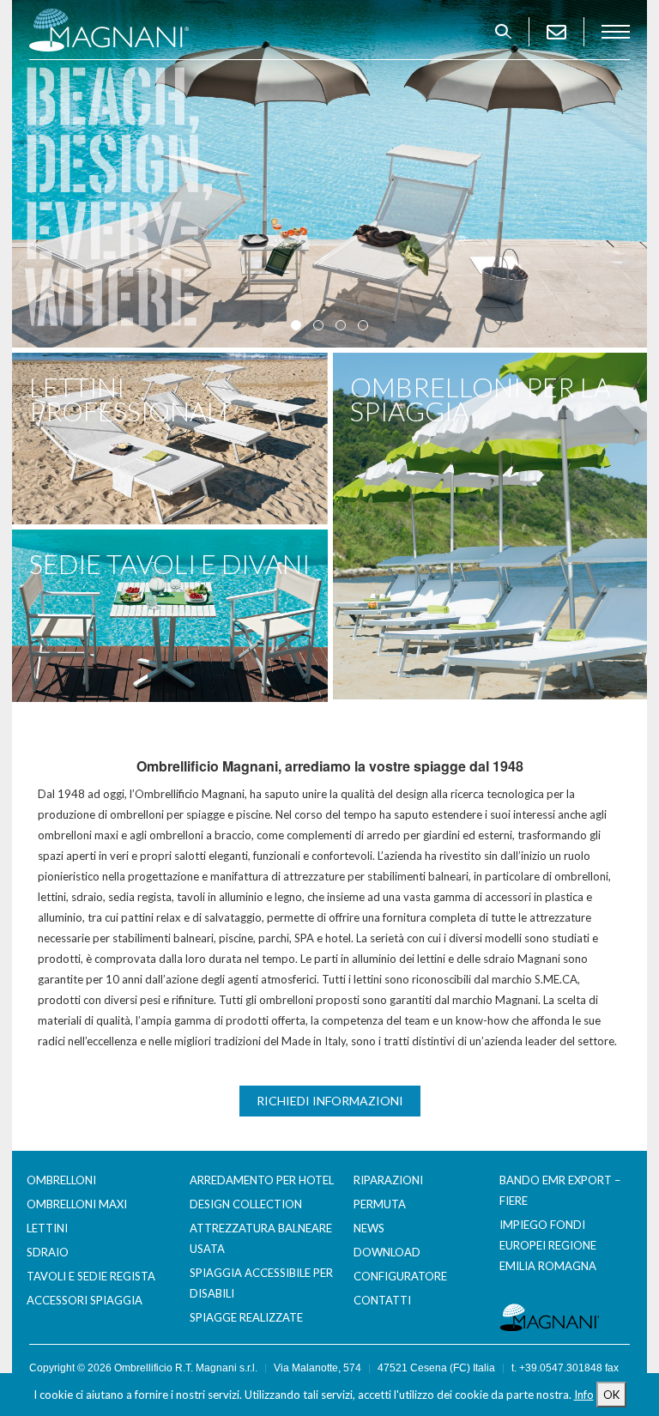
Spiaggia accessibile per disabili (261, 1283)
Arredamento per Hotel (262, 1180)
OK (611, 1394)
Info (584, 1394)
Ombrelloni (61, 1180)
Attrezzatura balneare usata (261, 1238)
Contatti (382, 1300)
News (369, 1228)
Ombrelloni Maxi (77, 1204)
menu (616, 32)
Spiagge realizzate (246, 1317)
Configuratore (400, 1276)
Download (387, 1252)
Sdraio (48, 1252)
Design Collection (246, 1204)
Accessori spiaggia (84, 1300)
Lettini (47, 1228)
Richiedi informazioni (330, 1100)
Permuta (380, 1204)
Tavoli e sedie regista (91, 1276)
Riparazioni (388, 1180)
